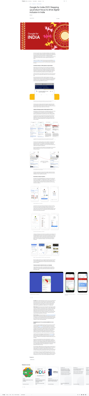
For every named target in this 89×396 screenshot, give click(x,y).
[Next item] (32, 297)
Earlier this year (40, 326)
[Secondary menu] (66, 1)
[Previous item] (30, 297)
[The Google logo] (4, 394)
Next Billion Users (32, 359)
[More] (55, 101)
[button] (58, 18)
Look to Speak (51, 334)
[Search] (64, 1)
